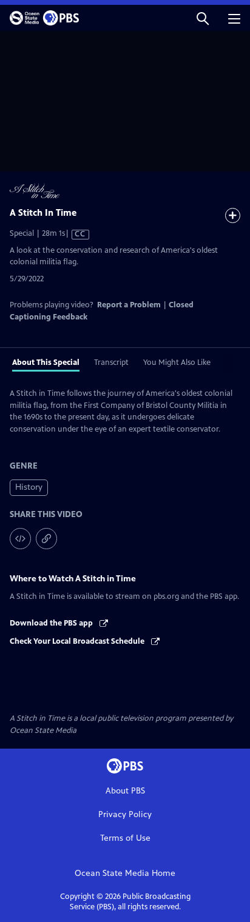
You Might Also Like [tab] (177, 362)
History (28, 487)
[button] (202, 18)
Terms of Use (125, 838)
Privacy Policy (125, 814)
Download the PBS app (52, 623)
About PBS (125, 791)
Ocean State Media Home (125, 873)
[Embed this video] (20, 538)
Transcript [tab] (111, 362)
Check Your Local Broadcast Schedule (78, 641)
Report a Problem (129, 305)
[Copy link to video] (46, 538)
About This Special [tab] (45, 362)
